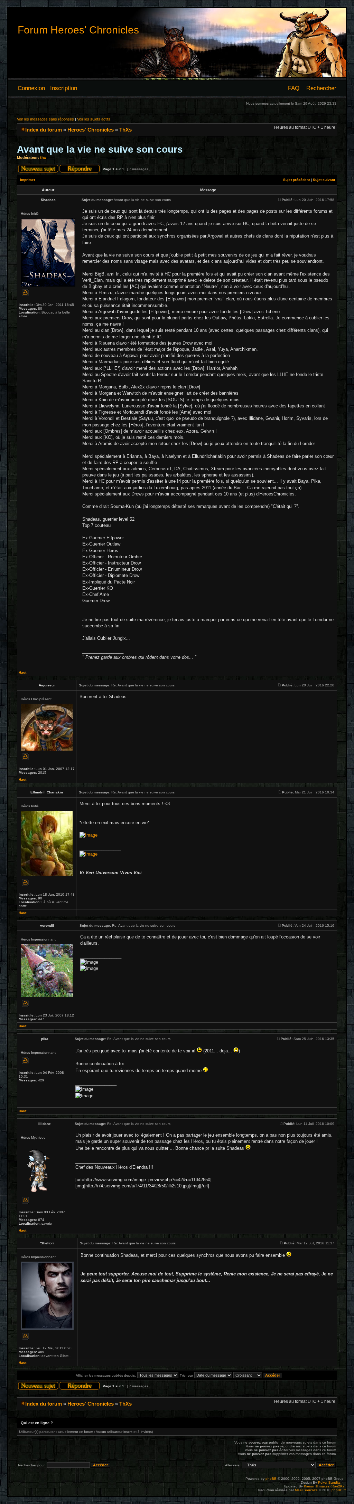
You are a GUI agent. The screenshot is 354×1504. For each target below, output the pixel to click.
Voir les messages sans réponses (45, 119)
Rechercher (321, 88)
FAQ (293, 88)
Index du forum (43, 130)
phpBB (271, 1479)
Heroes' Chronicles (90, 130)
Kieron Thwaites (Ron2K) (324, 1486)
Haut (22, 672)
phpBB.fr (339, 1490)
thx (43, 157)
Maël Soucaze (306, 1490)
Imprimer (27, 180)
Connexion (31, 88)
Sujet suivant (324, 180)
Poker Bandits (329, 1482)
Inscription (63, 88)
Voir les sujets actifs (93, 119)
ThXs (125, 130)
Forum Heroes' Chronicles (78, 30)
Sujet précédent (296, 180)
